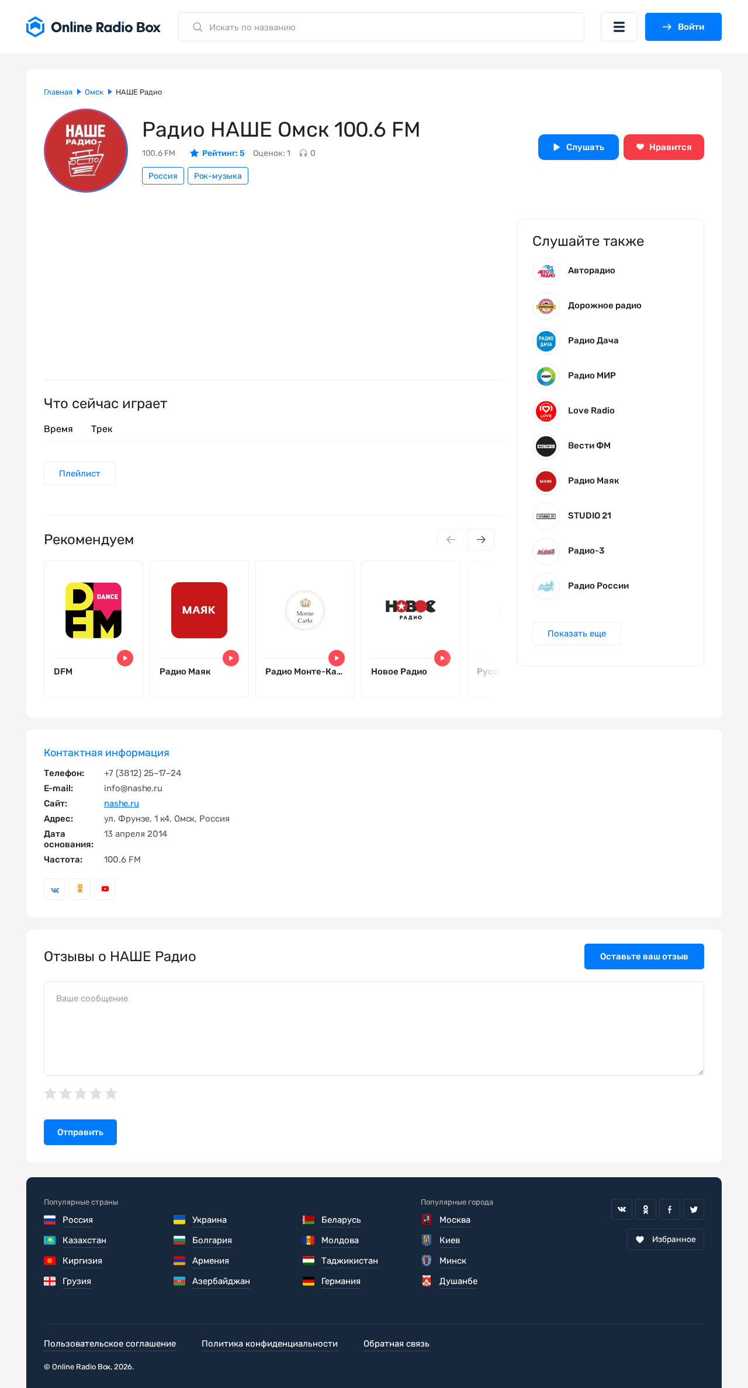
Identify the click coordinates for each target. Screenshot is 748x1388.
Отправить (80, 1132)
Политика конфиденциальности (270, 1343)
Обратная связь (396, 1343)
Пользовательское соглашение (110, 1343)
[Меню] (619, 26)
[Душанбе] (427, 1281)
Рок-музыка (218, 176)
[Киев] (427, 1240)
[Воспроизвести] (125, 658)
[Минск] (427, 1261)
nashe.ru (121, 803)
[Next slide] (481, 539)
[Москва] (427, 1220)
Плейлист (80, 473)
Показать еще (577, 633)
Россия (163, 176)
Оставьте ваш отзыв (644, 956)
